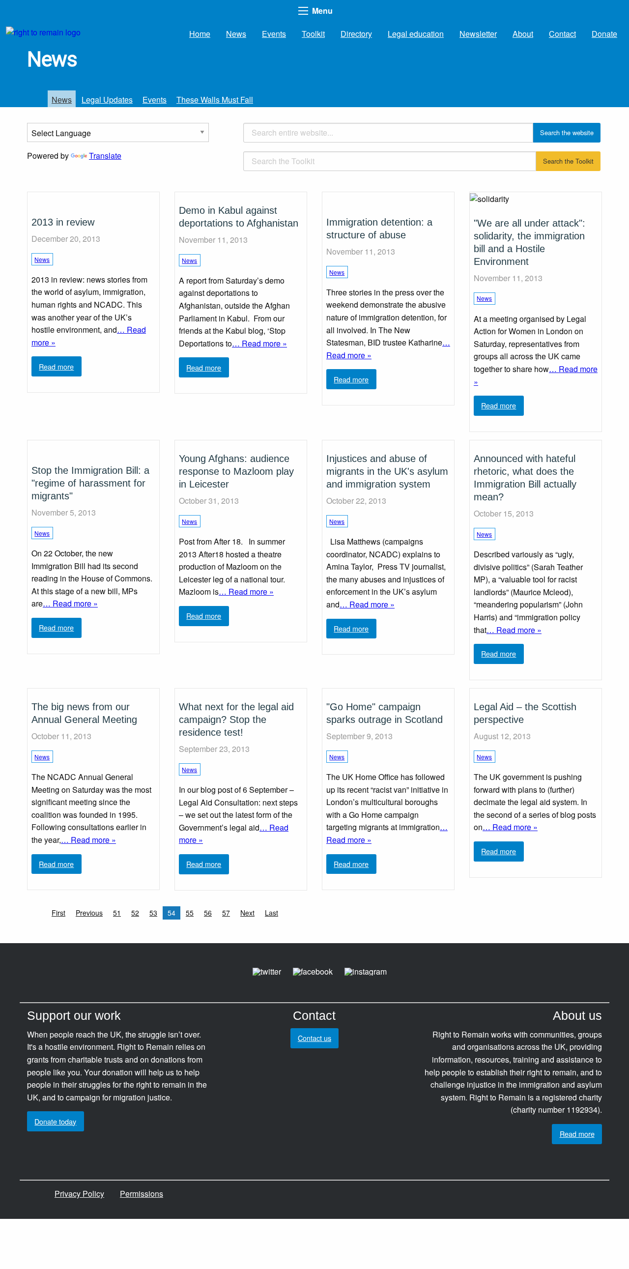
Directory (356, 33)
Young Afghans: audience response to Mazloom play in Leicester (236, 471)
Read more (56, 366)
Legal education (416, 33)
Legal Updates (107, 99)
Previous (89, 913)
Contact (562, 33)
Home (199, 33)
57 (226, 913)
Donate (604, 33)
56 (208, 913)
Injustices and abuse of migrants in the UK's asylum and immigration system (387, 471)
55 (190, 913)
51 (117, 913)
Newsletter (478, 33)
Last (271, 913)
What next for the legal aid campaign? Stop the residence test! (236, 719)
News (236, 33)
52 (135, 913)
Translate (105, 155)
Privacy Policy (79, 1193)
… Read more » (259, 343)
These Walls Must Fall (214, 99)
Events (274, 33)
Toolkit (313, 33)
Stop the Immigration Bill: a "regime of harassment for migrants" (90, 483)
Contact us (314, 1038)
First (58, 913)
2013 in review (62, 222)
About (523, 33)
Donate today (55, 1121)
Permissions (141, 1193)
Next (247, 913)
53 (153, 913)
